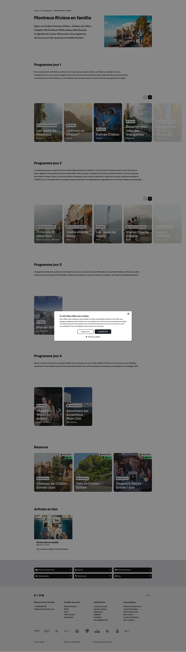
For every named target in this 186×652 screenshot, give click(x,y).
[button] (93, 337)
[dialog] (93, 326)
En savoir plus (99, 326)
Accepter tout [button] (103, 331)
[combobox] (128, 314)
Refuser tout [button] (85, 331)
